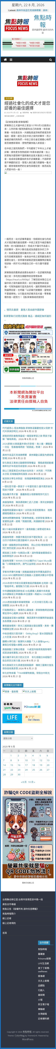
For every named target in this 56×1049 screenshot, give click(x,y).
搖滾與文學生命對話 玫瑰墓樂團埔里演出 (23, 478)
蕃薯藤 (41, 953)
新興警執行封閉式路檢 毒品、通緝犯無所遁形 (27, 317)
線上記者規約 (9, 923)
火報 (40, 999)
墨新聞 (41, 994)
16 (19, 765)
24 (26, 769)
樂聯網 (41, 1009)
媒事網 (41, 976)
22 (11, 769)
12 (41, 760)
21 (4, 769)
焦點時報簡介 (9, 913)
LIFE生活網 (43, 963)
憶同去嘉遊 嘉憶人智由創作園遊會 (25, 309)
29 (11, 774)
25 (33, 769)
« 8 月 (24, 782)
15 (11, 765)
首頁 (4, 932)
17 (26, 765)
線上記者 (6, 918)
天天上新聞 (43, 980)
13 (48, 760)
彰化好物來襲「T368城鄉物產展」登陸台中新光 (26, 672)
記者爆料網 (43, 1018)
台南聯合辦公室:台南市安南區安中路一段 (22, 899)
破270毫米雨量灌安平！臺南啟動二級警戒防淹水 (26, 529)
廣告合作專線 (9, 904)
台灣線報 (42, 1013)
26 (41, 769)
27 (48, 769)
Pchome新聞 (44, 958)
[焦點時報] (5, 59)
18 (33, 765)
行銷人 (41, 990)
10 (26, 760)
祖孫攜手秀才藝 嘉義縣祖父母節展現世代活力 (25, 494)
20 (48, 765)
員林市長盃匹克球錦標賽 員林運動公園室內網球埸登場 (31, 11)
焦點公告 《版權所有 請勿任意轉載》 (20, 908)
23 (19, 769)
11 (33, 760)
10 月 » (31, 782)
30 (19, 774)
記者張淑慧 (20, 116)
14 (4, 765)
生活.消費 (9, 98)
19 (41, 765)
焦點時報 (43, 21)
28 (4, 774)
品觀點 (41, 985)
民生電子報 (43, 1004)
